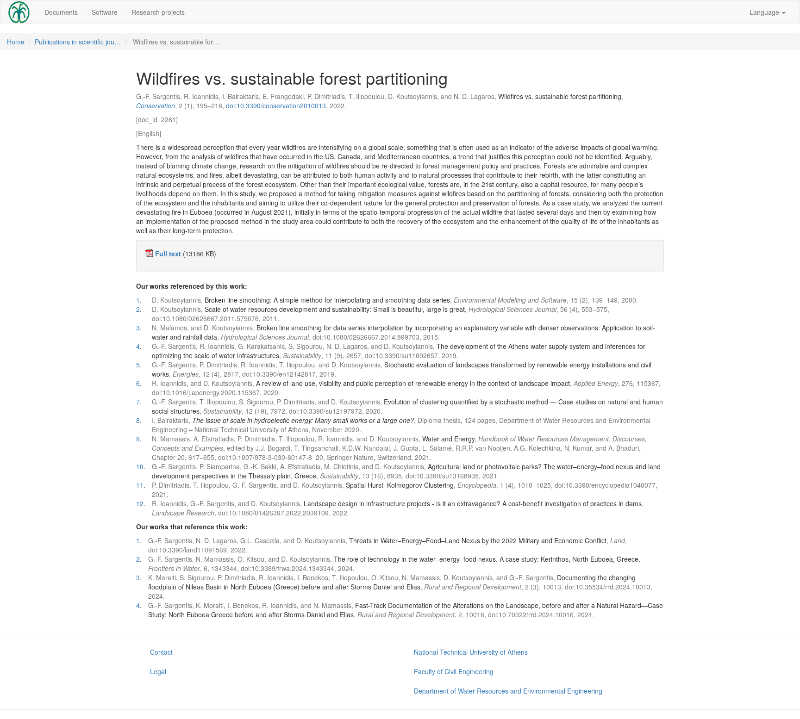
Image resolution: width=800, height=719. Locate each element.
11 (140, 485)
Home (16, 41)
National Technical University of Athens (471, 652)
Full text (168, 253)
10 (140, 466)
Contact (161, 652)
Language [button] (765, 12)
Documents (61, 12)
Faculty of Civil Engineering (454, 671)
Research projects (158, 12)
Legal (158, 671)
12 (140, 503)
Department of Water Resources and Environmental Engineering (508, 690)
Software (105, 12)
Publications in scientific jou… (78, 41)
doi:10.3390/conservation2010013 (276, 105)
